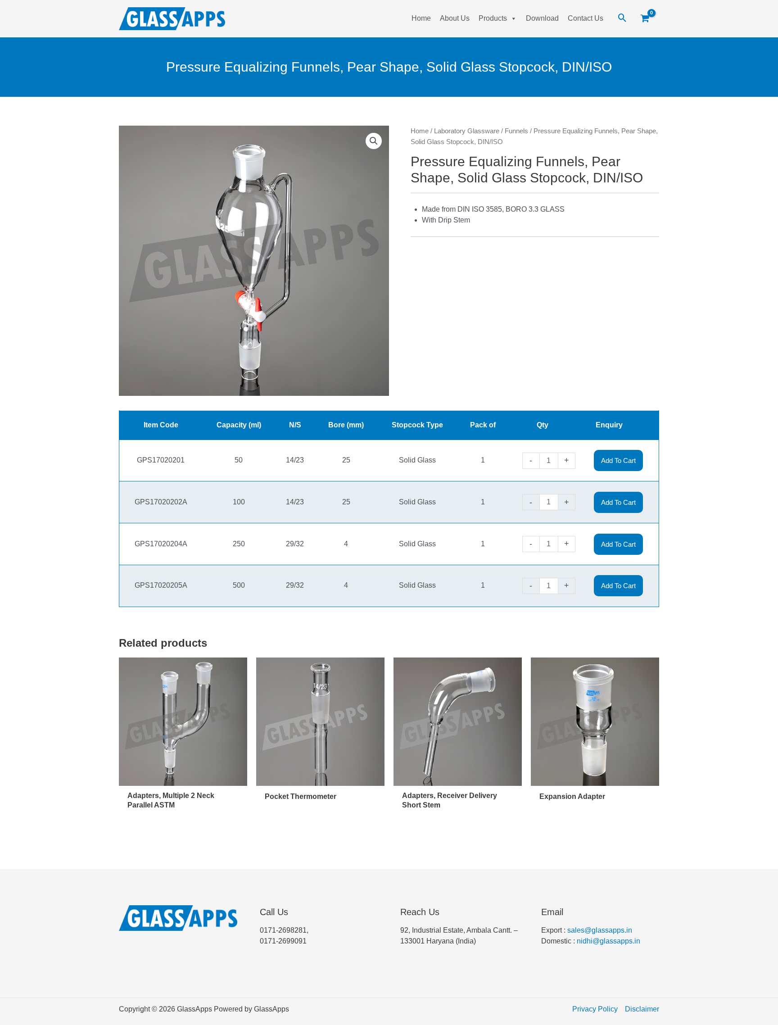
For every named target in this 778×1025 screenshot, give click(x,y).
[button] (374, 141)
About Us (455, 18)
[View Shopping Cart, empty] (648, 19)
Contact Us (585, 18)
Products (493, 18)
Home (421, 18)
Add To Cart (618, 460)
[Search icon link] (622, 18)
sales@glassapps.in (599, 930)
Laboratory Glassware (466, 131)
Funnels (516, 131)
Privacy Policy (595, 1009)
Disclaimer (642, 1009)
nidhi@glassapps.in (608, 941)
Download (542, 18)
